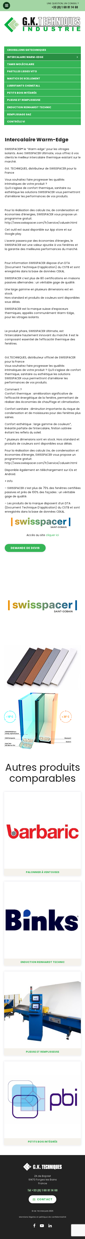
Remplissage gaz (19, 114)
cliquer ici (52, 535)
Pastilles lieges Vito (22, 71)
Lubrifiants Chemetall (23, 85)
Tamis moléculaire (20, 64)
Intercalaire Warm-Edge (25, 57)
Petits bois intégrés (22, 92)
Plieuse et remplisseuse (23, 100)
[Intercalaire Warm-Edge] (42, 606)
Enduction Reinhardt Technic (29, 107)
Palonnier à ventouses (42, 872)
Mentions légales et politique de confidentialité (42, 1217)
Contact (45, 1199)
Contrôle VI (16, 121)
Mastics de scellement (23, 78)
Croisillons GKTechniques (26, 50)
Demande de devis (25, 548)
